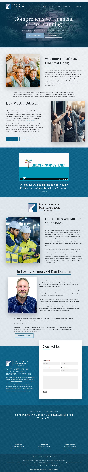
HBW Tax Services (30, 120)
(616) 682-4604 (35, 411)
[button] (35, 35)
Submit (45, 391)
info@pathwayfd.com (50, 411)
